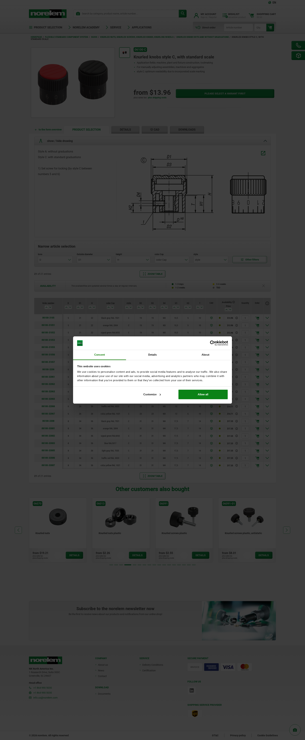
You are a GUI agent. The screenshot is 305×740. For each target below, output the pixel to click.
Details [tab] (152, 354)
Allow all (203, 394)
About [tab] (205, 354)
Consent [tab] (99, 354)
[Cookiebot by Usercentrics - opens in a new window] (212, 343)
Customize (150, 394)
